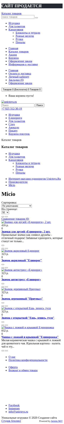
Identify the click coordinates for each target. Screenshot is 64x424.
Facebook (14, 405)
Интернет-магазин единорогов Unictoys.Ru (35, 178)
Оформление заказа (20, 61)
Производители (18, 181)
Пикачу (13, 130)
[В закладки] (2, 248)
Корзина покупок (19, 133)
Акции (13, 54)
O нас (12, 356)
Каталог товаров (11, 13)
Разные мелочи (25, 166)
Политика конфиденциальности (28, 360)
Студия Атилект (11, 420)
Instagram (14, 408)
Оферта (13, 367)
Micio (12, 185)
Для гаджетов (17, 121)
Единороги (15, 117)
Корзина (14, 57)
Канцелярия (16, 159)
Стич (12, 124)
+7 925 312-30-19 (11, 108)
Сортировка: (9, 202)
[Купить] (2, 245)
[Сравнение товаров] (6, 248)
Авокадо (14, 127)
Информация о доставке (23, 64)
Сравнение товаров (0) (15, 218)
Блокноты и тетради (28, 163)
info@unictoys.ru (18, 411)
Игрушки (14, 114)
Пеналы (20, 172)
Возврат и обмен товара (23, 370)
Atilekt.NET (57, 421)
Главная (13, 48)
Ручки (19, 169)
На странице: (9, 209)
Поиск (39, 105)
